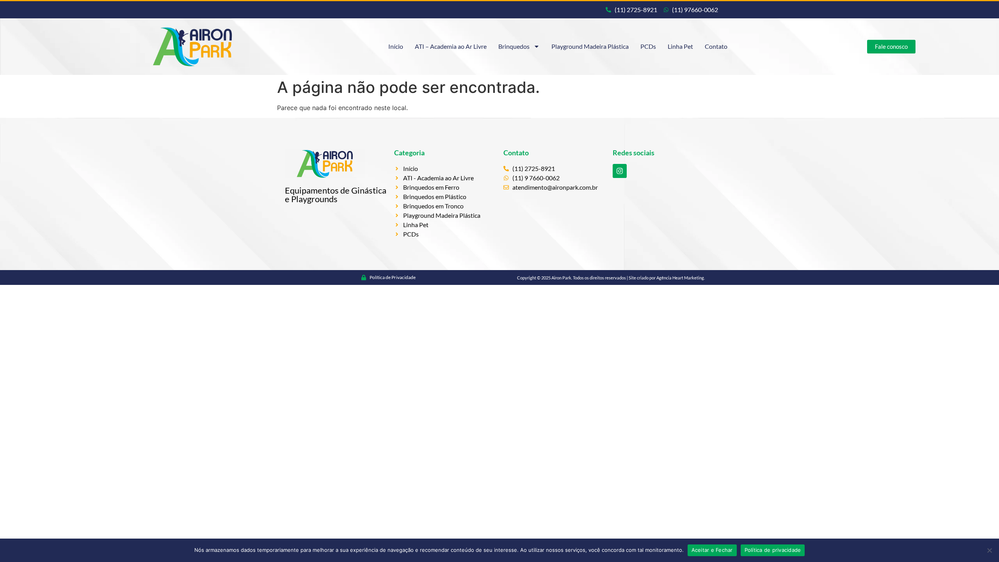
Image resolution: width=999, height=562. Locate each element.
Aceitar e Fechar (712, 550)
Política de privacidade (773, 550)
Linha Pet (680, 46)
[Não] (989, 550)
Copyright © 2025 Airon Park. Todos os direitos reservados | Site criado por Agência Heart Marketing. (611, 277)
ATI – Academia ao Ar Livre (451, 46)
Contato (716, 46)
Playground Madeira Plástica (590, 46)
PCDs (648, 46)
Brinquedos (514, 46)
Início (395, 46)
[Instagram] (620, 171)
